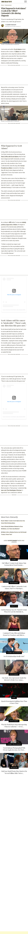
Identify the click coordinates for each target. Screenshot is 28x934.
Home (2, 5)
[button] (26, 2)
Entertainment (8, 5)
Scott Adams (17, 49)
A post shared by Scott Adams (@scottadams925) (14, 309)
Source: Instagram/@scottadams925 (10, 44)
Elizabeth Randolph (11, 24)
